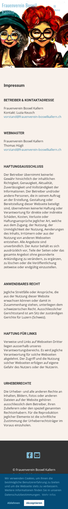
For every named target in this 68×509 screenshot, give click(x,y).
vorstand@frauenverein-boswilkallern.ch (32, 117)
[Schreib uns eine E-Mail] (37, 456)
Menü (56, 10)
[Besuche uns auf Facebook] (30, 456)
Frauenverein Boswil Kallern (19, 8)
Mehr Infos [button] (49, 494)
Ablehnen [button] (13, 503)
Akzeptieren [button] (34, 503)
